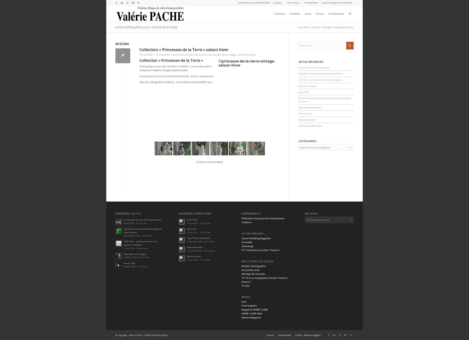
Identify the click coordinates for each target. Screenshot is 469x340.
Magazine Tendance (307, 119)
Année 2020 (304, 92)
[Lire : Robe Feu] (182, 231)
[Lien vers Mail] (133, 2)
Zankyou (247, 222)
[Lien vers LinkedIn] (122, 2)
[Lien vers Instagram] (127, 2)
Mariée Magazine (251, 317)
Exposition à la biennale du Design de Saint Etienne (321, 73)
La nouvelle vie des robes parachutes (314, 67)
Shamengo (248, 246)
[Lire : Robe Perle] (182, 222)
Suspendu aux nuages (308, 85)
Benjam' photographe (254, 266)
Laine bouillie (214, 54)
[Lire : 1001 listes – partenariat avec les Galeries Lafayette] (118, 243)
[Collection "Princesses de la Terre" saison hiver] (122, 55)
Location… (278, 2)
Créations (182, 54)
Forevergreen (249, 305)
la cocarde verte (251, 270)
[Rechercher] (350, 14)
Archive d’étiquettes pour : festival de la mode (146, 27)
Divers (190, 54)
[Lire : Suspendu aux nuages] (118, 256)
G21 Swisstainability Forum (310, 125)
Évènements (200, 54)
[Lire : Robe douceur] (182, 258)
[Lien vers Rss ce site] (138, 2)
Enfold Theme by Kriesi (155, 335)
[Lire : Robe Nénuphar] (182, 249)
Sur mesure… (294, 2)
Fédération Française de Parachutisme (263, 218)
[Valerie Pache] (150, 14)
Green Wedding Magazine (256, 238)
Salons (225, 54)
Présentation (311, 2)
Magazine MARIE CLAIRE (255, 309)
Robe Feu (191, 229)
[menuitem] (278, 3)
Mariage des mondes (253, 274)
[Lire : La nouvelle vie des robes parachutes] (118, 222)
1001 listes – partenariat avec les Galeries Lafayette (320, 79)
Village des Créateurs (162, 82)
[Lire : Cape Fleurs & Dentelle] (182, 240)
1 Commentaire (162, 54)
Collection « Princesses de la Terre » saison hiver (183, 49)
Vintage (232, 54)
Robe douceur (194, 256)
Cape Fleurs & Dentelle (198, 238)
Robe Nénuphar (195, 247)
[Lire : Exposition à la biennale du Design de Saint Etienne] (118, 231)
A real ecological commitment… (338, 2)
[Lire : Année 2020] (118, 265)
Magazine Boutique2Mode (310, 107)
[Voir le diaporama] (210, 162)
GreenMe (247, 242)
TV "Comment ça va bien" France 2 (261, 250)
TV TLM (245, 285)
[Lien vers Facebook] (116, 2)
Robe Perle (192, 219)
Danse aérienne (305, 113)
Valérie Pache (249, 54)
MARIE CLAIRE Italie (252, 313)
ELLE (244, 301)
